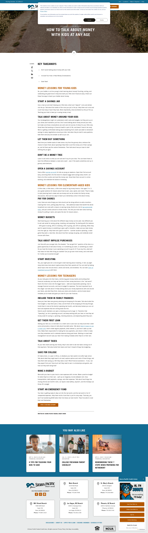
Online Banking (112, 6)
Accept (89, 20)
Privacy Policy (43, 11)
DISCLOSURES (50, 523)
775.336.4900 (109, 492)
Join (120, 1)
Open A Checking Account (48, 405)
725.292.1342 (110, 510)
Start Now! (44, 81)
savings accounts (51, 172)
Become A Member (83, 523)
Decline (102, 20)
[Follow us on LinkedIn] (44, 494)
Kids (79, 26)
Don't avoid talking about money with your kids (55, 70)
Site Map (68, 529)
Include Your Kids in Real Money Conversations (56, 76)
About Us (59, 523)
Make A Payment (135, 1)
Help (143, 1)
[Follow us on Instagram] (40, 494)
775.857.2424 (42, 512)
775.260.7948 (76, 492)
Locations (125, 1)
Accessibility (75, 529)
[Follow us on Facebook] (36, 494)
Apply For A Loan (69, 523)
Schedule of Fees (96, 523)
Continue (74, 53)
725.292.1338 (77, 512)
